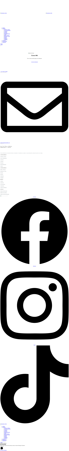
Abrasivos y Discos (3, 156)
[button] (34, 443)
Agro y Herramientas (3, 158)
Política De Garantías (3, 192)
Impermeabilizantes (3, 164)
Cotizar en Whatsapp (3, 187)
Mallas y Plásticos (3, 169)
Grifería (1, 166)
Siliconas (1, 174)
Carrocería (1, 159)
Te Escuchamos (2, 184)
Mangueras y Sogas (3, 171)
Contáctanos (2, 185)
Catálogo (1, 181)
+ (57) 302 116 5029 (3, 71)
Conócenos (2, 182)
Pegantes (1, 172)
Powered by (3, 450)
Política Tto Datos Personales (4, 194)
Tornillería (1, 177)
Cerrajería (1, 161)
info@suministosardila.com (5, 142)
